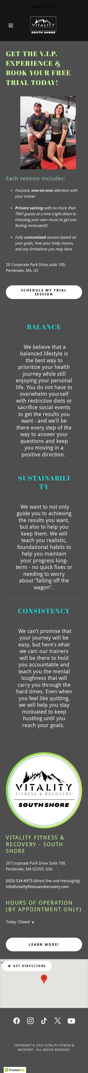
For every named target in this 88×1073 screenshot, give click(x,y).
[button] (11, 25)
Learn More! (44, 944)
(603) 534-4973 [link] (44, 6)
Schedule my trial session (44, 292)
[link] (44, 25)
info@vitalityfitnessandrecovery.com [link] (37, 886)
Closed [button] (24, 922)
